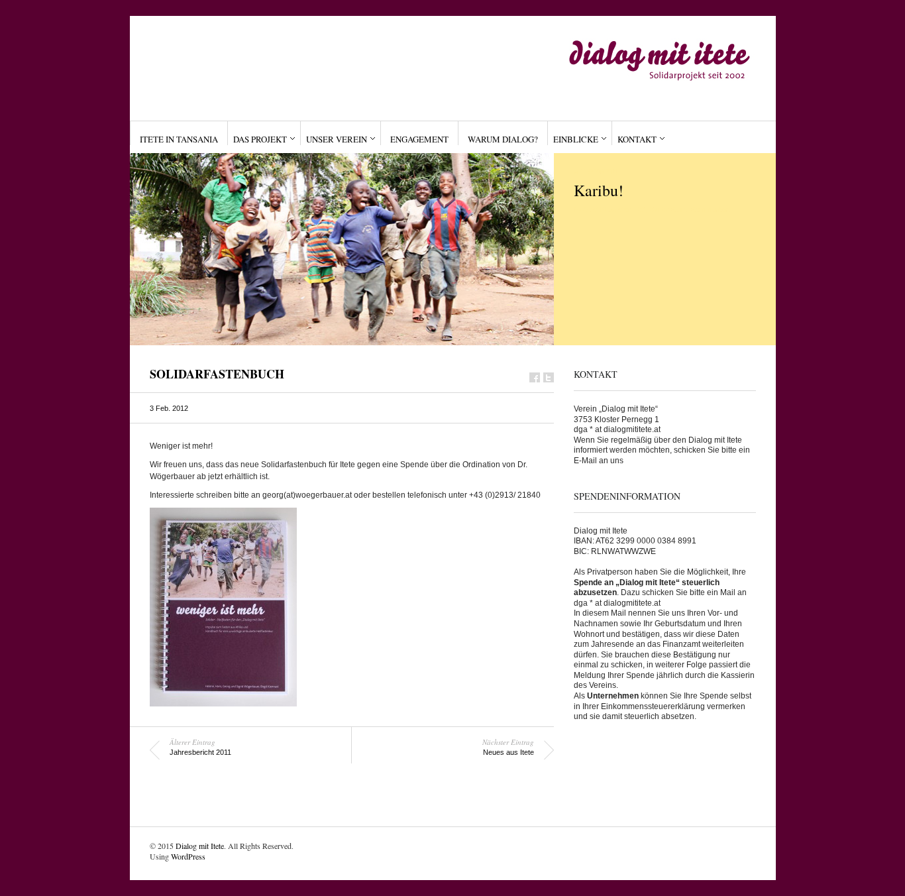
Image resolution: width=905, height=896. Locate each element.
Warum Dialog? (503, 139)
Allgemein (595, 171)
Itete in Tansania (179, 139)
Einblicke (575, 139)
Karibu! (598, 190)
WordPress (188, 856)
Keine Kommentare (701, 209)
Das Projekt (260, 139)
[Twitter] (548, 377)
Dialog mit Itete (200, 845)
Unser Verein (336, 139)
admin (594, 209)
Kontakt (637, 139)
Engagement (419, 139)
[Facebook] (534, 377)
